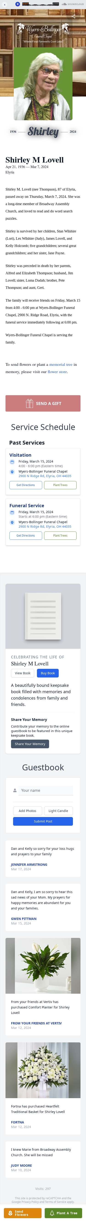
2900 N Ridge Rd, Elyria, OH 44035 (45, 476)
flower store (57, 371)
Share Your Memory (30, 744)
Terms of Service (55, 1202)
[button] (43, 966)
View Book (22, 673)
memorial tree (60, 364)
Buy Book (48, 673)
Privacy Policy (30, 1202)
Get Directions (26, 485)
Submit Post (43, 821)
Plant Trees (60, 485)
